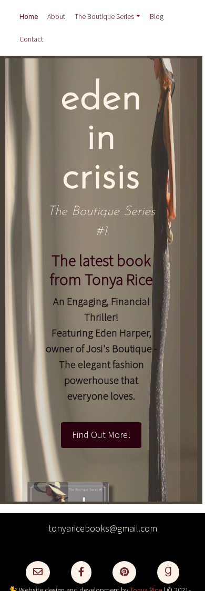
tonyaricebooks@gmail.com (102, 528)
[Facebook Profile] (81, 572)
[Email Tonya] (38, 572)
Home (28, 17)
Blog (156, 17)
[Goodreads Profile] (168, 572)
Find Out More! (101, 435)
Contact (31, 39)
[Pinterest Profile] (124, 572)
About (56, 17)
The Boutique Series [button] (104, 17)
